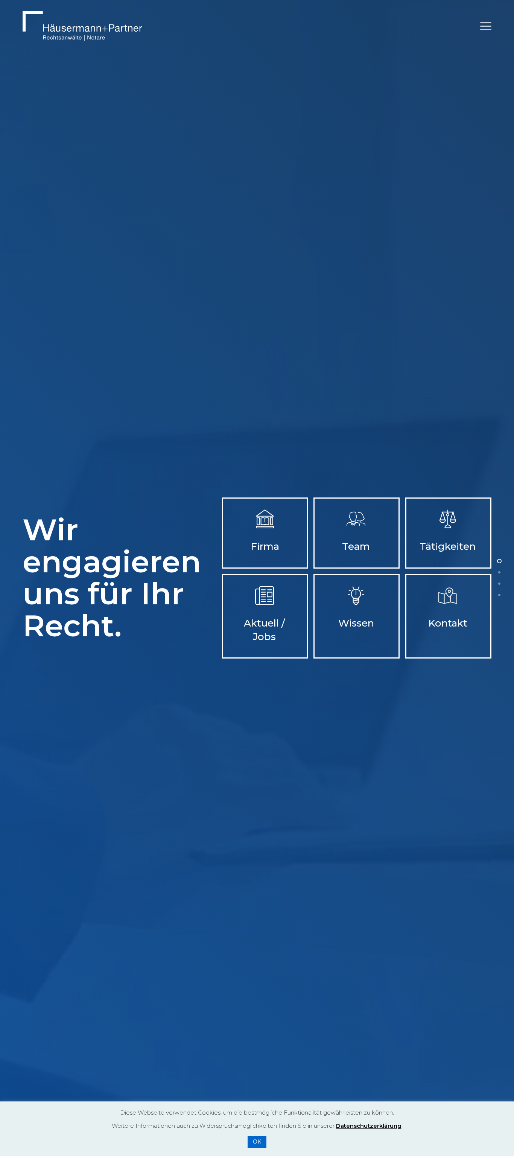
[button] (485, 26)
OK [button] (257, 1141)
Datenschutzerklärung (368, 1125)
